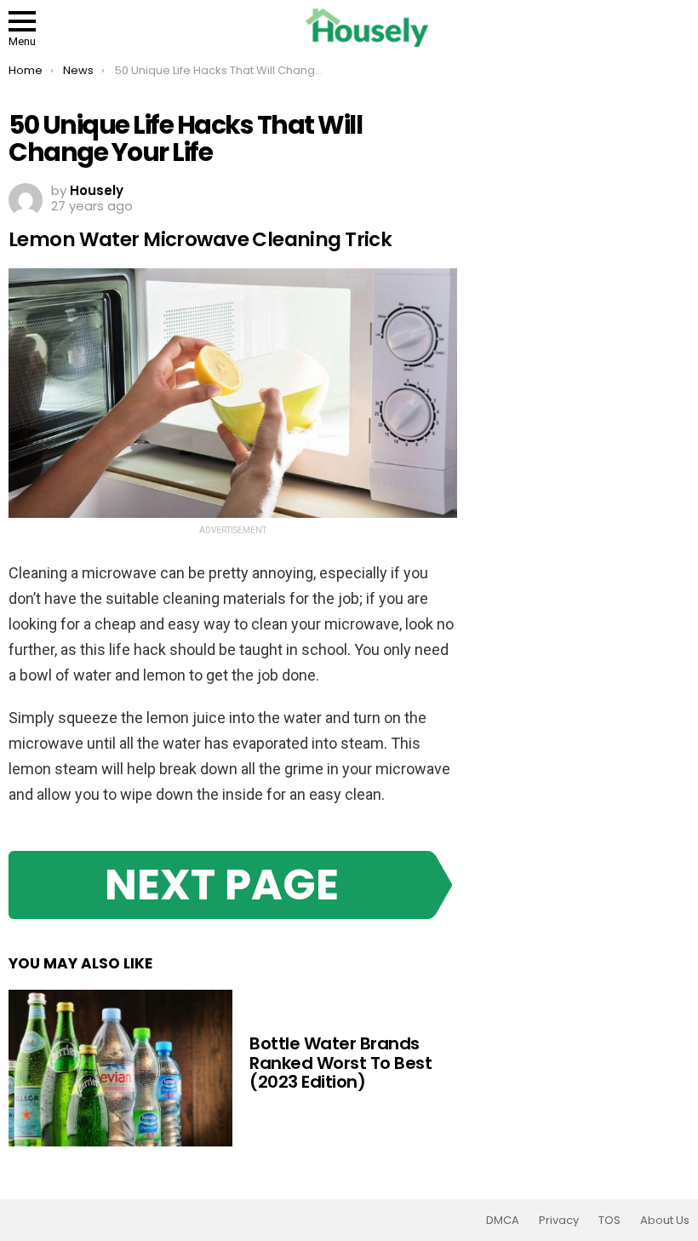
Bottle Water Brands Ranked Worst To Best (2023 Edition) (340, 1062)
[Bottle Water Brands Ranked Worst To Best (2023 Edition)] (120, 1068)
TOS (609, 1220)
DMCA (502, 1220)
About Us (664, 1220)
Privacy (559, 1220)
